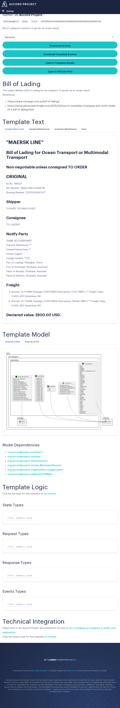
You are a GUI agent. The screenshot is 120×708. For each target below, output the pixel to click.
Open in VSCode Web (60, 71)
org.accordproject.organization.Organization (35, 470)
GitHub (10, 11)
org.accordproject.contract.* (26, 452)
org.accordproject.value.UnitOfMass (30, 474)
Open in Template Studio (60, 63)
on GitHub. (50, 494)
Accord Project (39, 671)
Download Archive (60, 46)
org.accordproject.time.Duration (28, 461)
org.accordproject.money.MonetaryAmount (35, 465)
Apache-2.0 (72, 671)
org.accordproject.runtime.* (25, 456)
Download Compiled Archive (60, 54)
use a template (77, 628)
